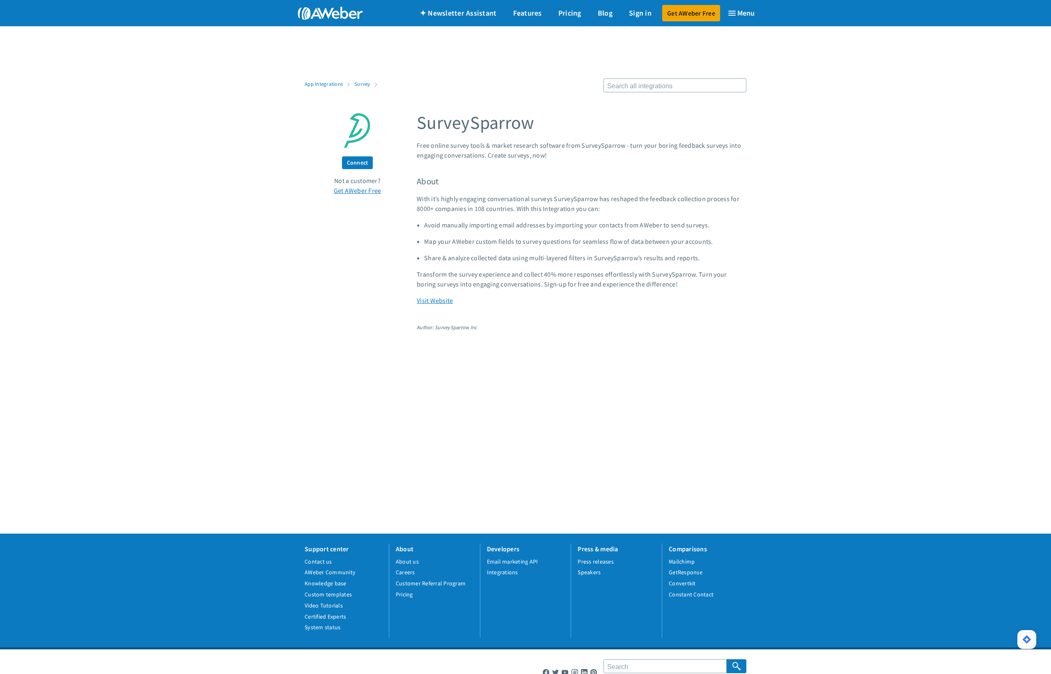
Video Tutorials (324, 605)
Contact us (318, 561)
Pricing (569, 13)
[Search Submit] (736, 666)
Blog (605, 13)
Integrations (502, 572)
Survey (362, 83)
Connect (357, 162)
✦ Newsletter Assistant (458, 13)
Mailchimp (682, 561)
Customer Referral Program (431, 583)
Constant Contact (691, 594)
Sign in (640, 13)
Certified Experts (325, 616)
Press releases (596, 561)
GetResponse (685, 572)
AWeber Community (330, 572)
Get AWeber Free (691, 13)
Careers (405, 572)
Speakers (589, 572)
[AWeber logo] (324, 13)
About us (407, 561)
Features (527, 13)
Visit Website (435, 300)
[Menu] (741, 13)
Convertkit (682, 583)
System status (322, 627)
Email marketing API (512, 561)
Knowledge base (326, 583)
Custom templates (328, 594)
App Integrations (324, 83)
